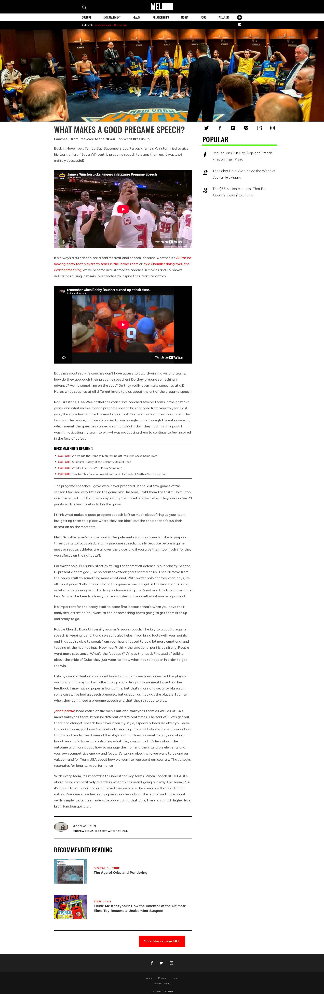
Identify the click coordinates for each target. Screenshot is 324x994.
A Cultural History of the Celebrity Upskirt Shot (94, 462)
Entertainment (111, 17)
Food (203, 17)
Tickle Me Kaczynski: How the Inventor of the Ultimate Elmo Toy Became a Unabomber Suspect (140, 908)
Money (184, 17)
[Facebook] (220, 128)
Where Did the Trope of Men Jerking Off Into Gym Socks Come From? (108, 455)
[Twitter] (206, 128)
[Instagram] (272, 128)
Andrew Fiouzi (103, 24)
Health (136, 17)
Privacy (162, 978)
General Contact (162, 983)
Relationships (161, 17)
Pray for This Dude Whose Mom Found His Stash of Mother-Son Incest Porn (112, 474)
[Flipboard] (233, 128)
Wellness (224, 17)
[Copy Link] (259, 128)
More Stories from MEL (162, 941)
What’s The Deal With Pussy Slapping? (90, 468)
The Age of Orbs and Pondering (120, 872)
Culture (86, 17)
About (149, 978)
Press (175, 978)
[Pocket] (246, 128)
